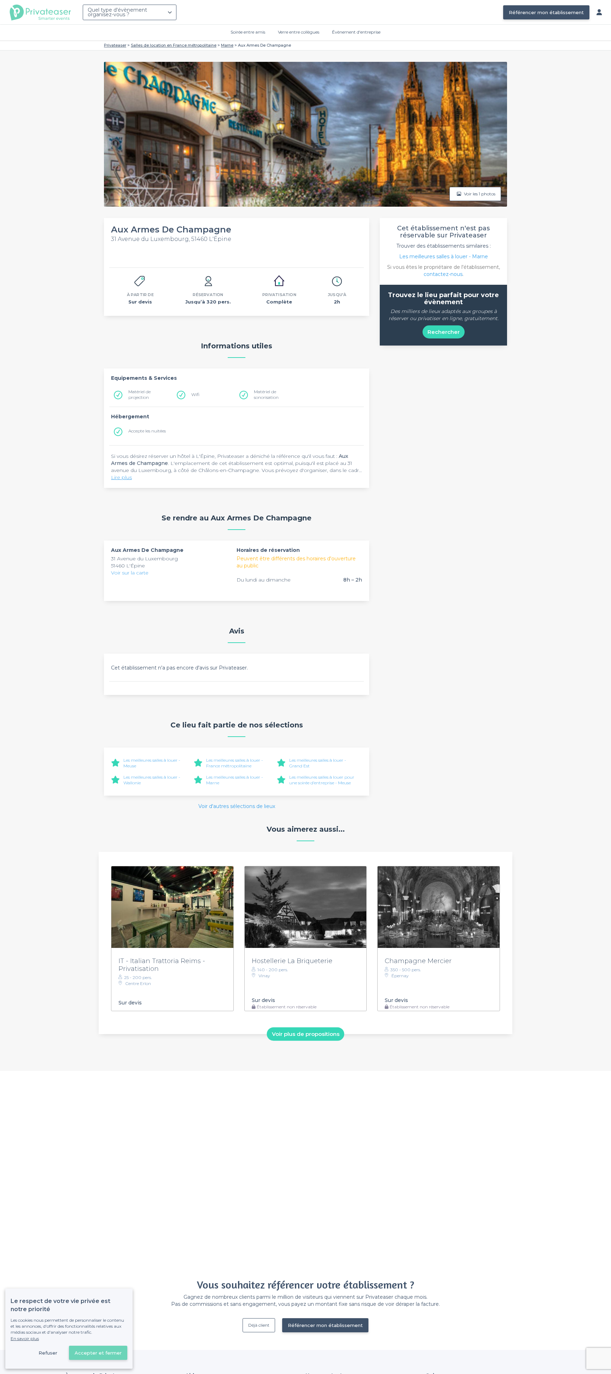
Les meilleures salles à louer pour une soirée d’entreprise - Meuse (321, 779)
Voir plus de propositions (305, 1034)
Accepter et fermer (98, 1353)
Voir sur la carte (130, 573)
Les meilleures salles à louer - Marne (443, 256)
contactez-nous (443, 274)
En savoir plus (25, 1338)
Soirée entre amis (248, 32)
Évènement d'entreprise (356, 32)
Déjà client (258, 1325)
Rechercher (443, 332)
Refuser (48, 1353)
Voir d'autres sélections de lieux (236, 806)
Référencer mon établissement (546, 12)
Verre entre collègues (298, 32)
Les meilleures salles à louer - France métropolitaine (234, 762)
